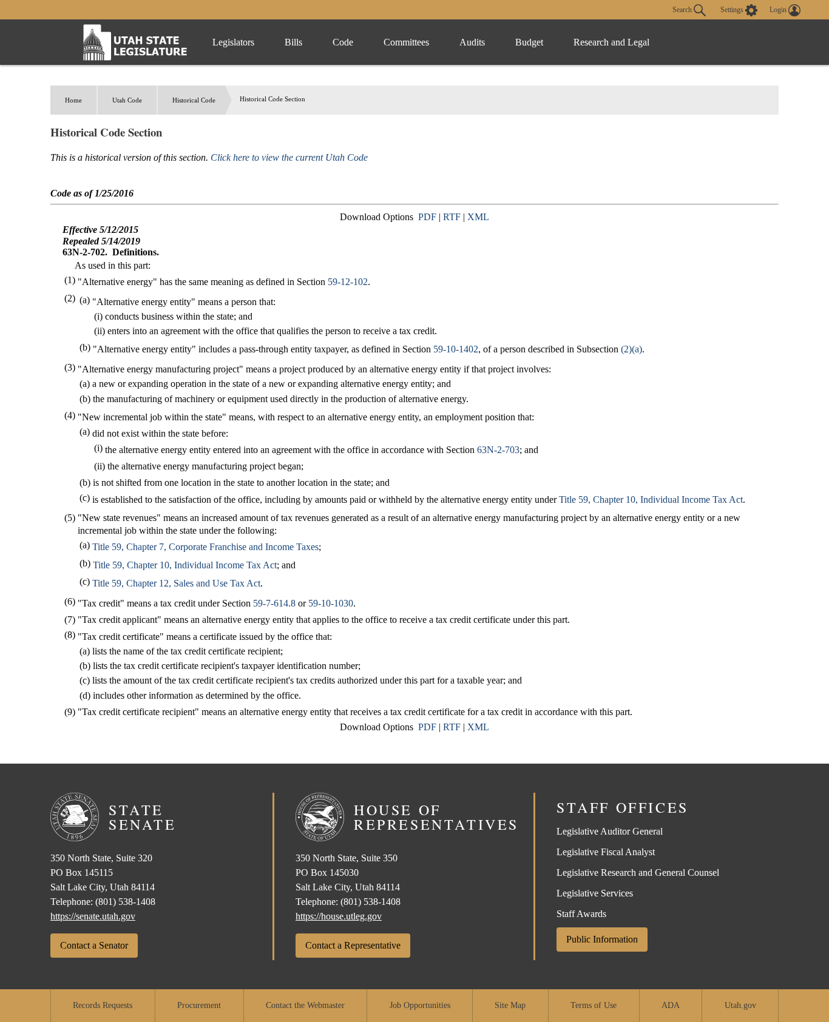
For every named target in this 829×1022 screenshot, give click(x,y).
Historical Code (193, 100)
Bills (293, 42)
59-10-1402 (455, 349)
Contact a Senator (94, 945)
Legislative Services (595, 893)
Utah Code (127, 100)
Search (683, 9)
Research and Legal (611, 42)
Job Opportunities (420, 1005)
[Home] (135, 42)
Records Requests (102, 1005)
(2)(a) (631, 349)
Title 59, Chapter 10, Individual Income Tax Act (651, 499)
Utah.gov (740, 1005)
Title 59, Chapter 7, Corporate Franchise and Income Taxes (205, 547)
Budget (529, 42)
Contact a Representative (353, 945)
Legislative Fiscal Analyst (606, 852)
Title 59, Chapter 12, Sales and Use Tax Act (176, 583)
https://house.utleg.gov (339, 916)
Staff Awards (581, 914)
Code (343, 42)
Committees (406, 42)
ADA (671, 1005)
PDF (427, 217)
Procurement (199, 1005)
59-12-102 (348, 282)
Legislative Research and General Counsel (638, 872)
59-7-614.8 (274, 603)
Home (73, 100)
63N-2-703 (498, 450)
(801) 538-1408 (125, 901)
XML (478, 217)
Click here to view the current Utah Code (289, 157)
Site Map (510, 1005)
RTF (452, 217)
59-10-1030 (330, 603)
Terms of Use (593, 1005)
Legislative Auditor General (610, 831)
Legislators (233, 42)
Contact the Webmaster (305, 1005)
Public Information (602, 939)
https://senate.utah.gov (92, 916)
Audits (472, 42)
